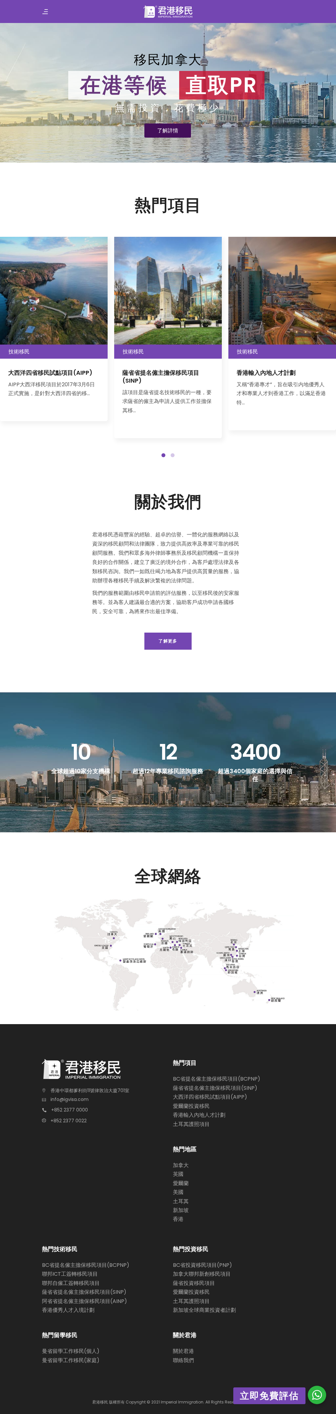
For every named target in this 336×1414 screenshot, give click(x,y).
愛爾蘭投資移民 (191, 1106)
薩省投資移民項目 (194, 1283)
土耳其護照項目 (191, 1124)
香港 (178, 1219)
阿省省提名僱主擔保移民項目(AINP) (84, 1301)
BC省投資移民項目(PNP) (202, 1265)
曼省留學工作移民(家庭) (70, 1360)
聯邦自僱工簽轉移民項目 (71, 1283)
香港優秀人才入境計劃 (68, 1310)
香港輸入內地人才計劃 (199, 1115)
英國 (178, 1174)
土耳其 (181, 1201)
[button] (163, 455)
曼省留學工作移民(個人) (70, 1351)
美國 (178, 1192)
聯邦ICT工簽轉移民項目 (70, 1274)
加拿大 (181, 1165)
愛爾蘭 (181, 1183)
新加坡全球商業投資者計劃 (204, 1310)
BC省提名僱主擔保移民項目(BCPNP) (216, 1079)
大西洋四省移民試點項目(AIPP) (210, 1097)
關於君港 (183, 1351)
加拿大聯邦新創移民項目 (202, 1274)
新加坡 (181, 1210)
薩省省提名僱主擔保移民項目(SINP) (215, 1088)
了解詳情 (167, 130)
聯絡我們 (183, 1360)
